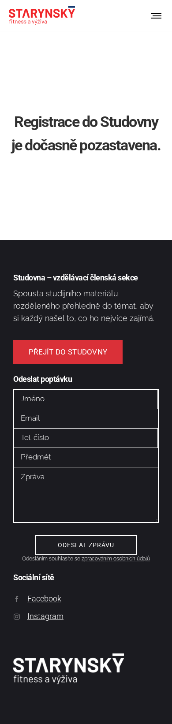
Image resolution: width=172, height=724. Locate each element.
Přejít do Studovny (68, 351)
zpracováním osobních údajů (116, 559)
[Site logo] (42, 15)
